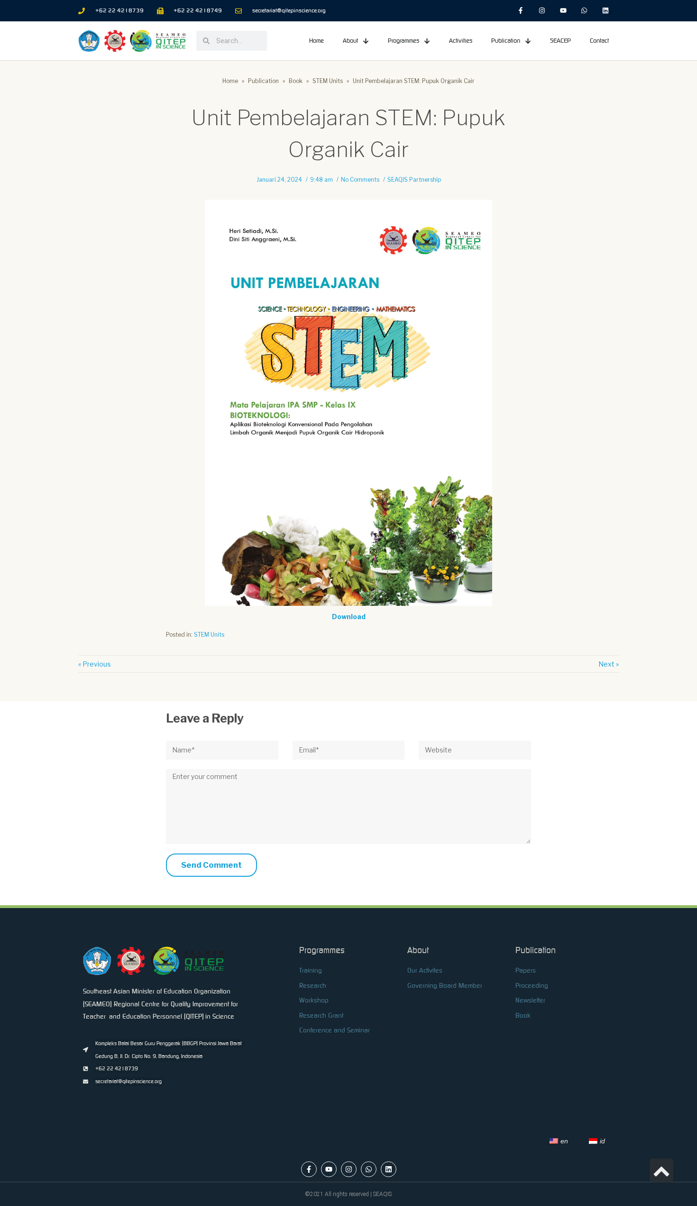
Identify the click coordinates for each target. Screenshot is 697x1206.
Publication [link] (505, 40)
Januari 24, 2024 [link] (279, 179)
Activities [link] (460, 40)
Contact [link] (599, 40)
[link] (521, 10)
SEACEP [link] (560, 40)
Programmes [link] (403, 40)
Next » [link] (608, 664)
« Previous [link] (94, 664)
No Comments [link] (360, 179)
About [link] (350, 40)
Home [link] (316, 40)
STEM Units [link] (209, 634)
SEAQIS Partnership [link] (414, 179)
